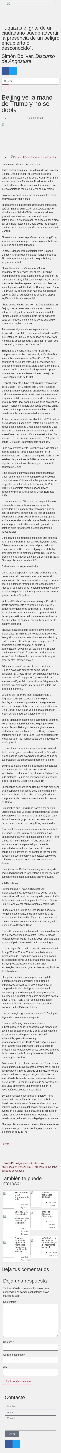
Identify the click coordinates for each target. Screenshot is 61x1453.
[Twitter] (13, 71)
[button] (11, 1156)
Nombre (8, 1342)
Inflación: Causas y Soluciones (47, 1213)
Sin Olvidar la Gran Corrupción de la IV (22, 1195)
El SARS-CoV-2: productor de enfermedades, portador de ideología (22, 1217)
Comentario (10, 1302)
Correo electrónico (14, 1355)
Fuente (5, 1144)
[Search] (5, 87)
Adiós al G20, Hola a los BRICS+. (49, 1194)
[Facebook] (5, 71)
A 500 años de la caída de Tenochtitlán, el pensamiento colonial (49, 1242)
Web (5, 1367)
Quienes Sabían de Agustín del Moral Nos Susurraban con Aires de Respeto (21, 1245)
